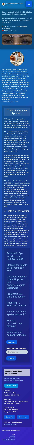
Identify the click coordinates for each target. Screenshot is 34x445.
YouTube (14, 31)
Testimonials (23, 417)
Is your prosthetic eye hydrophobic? (16, 313)
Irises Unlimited (10, 437)
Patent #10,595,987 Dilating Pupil (13, 380)
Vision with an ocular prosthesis (16, 333)
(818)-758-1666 (12, 26)
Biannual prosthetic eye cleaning (14, 323)
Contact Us (9, 417)
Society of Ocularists (9, 439)
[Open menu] (29, 4)
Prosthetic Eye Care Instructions (16, 295)
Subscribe (11, 358)
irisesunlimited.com (10, 424)
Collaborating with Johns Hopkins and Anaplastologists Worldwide (17, 282)
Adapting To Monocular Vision (16, 304)
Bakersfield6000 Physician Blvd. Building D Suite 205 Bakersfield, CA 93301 (16, 401)
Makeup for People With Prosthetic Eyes (17, 268)
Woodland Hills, (9, 395)
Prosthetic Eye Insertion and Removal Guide (15, 256)
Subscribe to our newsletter (16, 348)
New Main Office (11, 385)
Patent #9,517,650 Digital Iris (12, 378)
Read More (11, 342)
